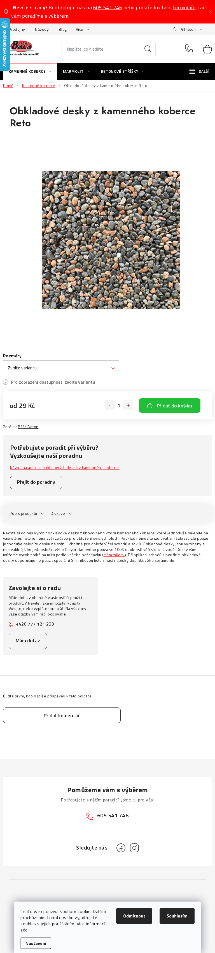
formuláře (184, 7)
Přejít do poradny (36, 482)
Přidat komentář (62, 715)
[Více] (199, 71)
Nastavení (35, 943)
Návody (42, 29)
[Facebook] (120, 847)
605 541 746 (107, 7)
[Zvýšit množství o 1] (128, 405)
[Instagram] (134, 847)
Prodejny (17, 29)
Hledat (148, 49)
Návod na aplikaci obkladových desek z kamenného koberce (65, 467)
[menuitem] (30, 71)
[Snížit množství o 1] (110, 405)
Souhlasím (177, 915)
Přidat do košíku (174, 405)
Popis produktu (23, 513)
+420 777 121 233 (35, 624)
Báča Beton (28, 427)
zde (24, 929)
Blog (63, 29)
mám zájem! (114, 555)
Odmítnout (134, 915)
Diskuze (58, 513)
